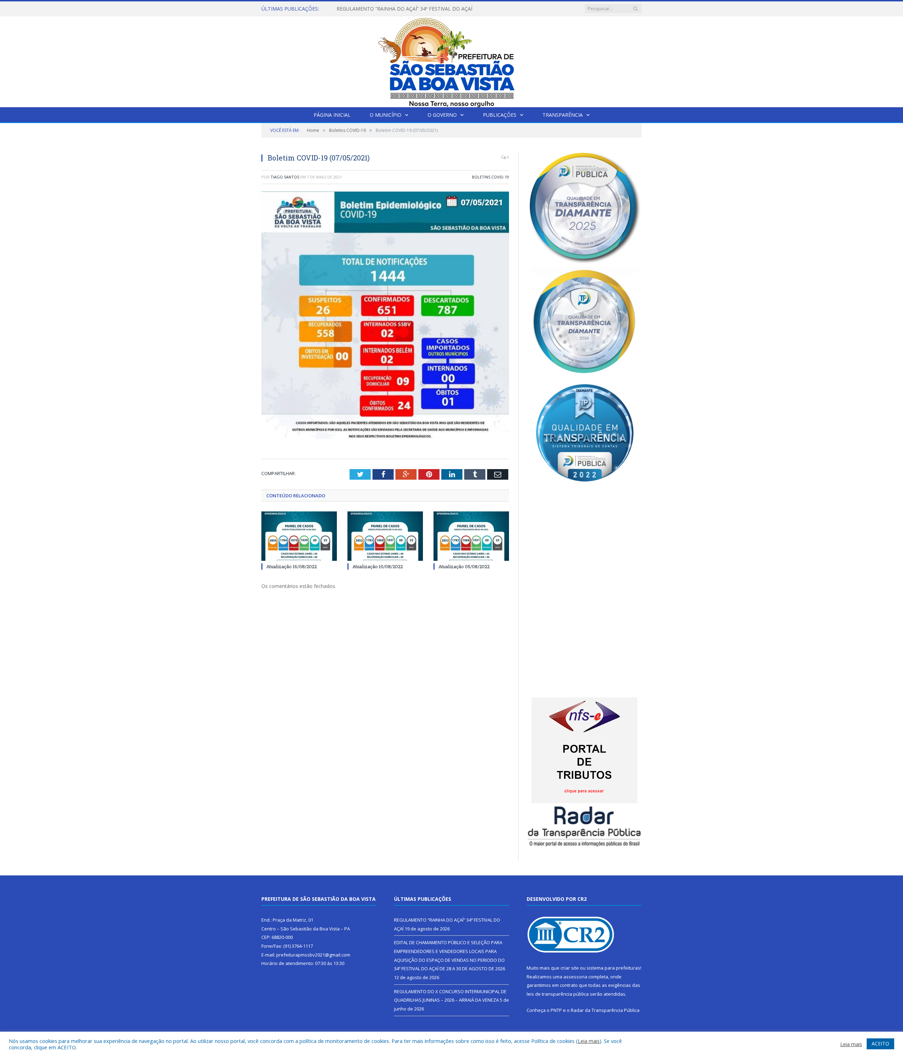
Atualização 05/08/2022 (464, 566)
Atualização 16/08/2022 (291, 566)
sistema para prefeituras (613, 968)
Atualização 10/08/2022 (377, 566)
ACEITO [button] (880, 1043)
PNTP (556, 1010)
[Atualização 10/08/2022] (385, 536)
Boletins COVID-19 (490, 177)
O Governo (442, 114)
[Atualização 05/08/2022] (471, 536)
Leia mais (589, 1041)
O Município (385, 114)
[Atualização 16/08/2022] (299, 536)
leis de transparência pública (558, 994)
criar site (569, 968)
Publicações (499, 114)
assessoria (575, 976)
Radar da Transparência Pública (605, 1010)
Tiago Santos (285, 177)
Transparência (563, 114)
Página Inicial (332, 114)
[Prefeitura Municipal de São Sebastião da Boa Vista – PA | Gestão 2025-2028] (451, 60)
